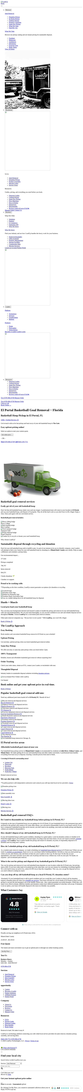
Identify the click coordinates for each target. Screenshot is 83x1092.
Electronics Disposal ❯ (8, 717)
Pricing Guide (9, 1021)
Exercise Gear (13, 45)
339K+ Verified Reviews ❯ (10, 420)
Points (11, 326)
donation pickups (43, 673)
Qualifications (13, 317)
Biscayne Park (9, 768)
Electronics (12, 44)
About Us (8, 1004)
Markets (11, 319)
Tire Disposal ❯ (6, 736)
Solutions (12, 219)
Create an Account (11, 248)
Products (7, 323)
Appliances (12, 42)
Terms (71, 783)
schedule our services (32, 880)
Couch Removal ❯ (7, 732)
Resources (9, 379)
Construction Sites (15, 244)
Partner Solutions (10, 993)
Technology (12, 314)
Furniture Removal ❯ (8, 721)
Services (11, 316)
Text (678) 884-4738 (7, 398)
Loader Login (21, 332)
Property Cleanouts (15, 22)
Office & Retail (14, 239)
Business (8, 212)
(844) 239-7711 (6, 1039)
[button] (41, 820)
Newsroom (8, 1006)
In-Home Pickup (14, 19)
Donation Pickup (14, 17)
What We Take (13, 26)
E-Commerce (13, 223)
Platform (7, 310)
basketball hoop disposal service (51, 850)
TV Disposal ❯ (6, 710)
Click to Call (5, 403)
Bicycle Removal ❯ (7, 703)
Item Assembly (9, 978)
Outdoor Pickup (14, 20)
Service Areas (13, 185)
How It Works (13, 203)
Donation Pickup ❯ (7, 790)
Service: (3, 1063)
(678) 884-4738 (6, 966)
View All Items (9, 49)
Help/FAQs (12, 205)
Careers (7, 989)
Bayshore (8, 766)
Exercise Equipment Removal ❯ (11, 714)
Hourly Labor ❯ (6, 804)
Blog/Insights (13, 206)
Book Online (6, 405)
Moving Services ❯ (7, 811)
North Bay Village (11, 771)
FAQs (7, 1019)
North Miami (9, 770)
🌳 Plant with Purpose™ (9, 1048)
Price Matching (14, 201)
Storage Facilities (14, 242)
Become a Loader (11, 332)
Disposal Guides (14, 195)
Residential (9, 110)
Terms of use (34, 1041)
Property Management (16, 240)
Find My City (13, 28)
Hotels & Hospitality (15, 237)
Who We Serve (14, 226)
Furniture (12, 38)
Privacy (27, 1041)
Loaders (8, 307)
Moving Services (14, 246)
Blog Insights (9, 1025)
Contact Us (18, 210)
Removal (8, 10)
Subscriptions (13, 330)
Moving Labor (13, 183)
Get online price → (7, 435)
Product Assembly (15, 181)
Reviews (19, 208)
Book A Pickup (6, 689)
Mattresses (12, 40)
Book (2, 3)
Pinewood (8, 764)
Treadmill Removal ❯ (8, 725)
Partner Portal (21, 248)
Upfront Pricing (14, 197)
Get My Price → (6, 951)
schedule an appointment (14, 852)
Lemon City (9, 762)
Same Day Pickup (14, 24)
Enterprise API (13, 225)
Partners (11, 221)
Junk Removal (9, 13)
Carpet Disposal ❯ (7, 729)
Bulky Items (13, 47)
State (9, 1074)
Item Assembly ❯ (6, 797)
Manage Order (10, 210)
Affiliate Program (10, 995)
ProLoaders (12, 328)
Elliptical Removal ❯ (7, 706)
